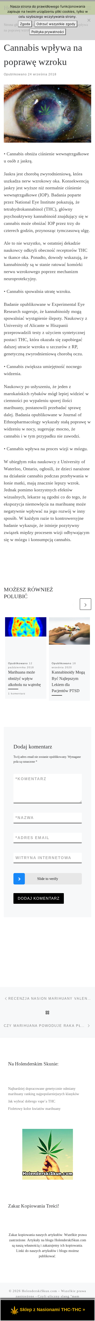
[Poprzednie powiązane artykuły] (73, 604)
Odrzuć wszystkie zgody (55, 24)
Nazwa (24, 817)
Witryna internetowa (43, 858)
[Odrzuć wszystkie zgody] (88, 20)
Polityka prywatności (47, 32)
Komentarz (30, 779)
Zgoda (25, 24)
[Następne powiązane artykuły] (85, 604)
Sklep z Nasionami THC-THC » (52, 1309)
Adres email (32, 837)
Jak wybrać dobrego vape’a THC (31, 1101)
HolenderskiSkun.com (39, 1291)
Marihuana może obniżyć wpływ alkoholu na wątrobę (24, 678)
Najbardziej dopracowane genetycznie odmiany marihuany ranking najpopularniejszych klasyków (43, 1091)
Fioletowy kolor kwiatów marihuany (34, 1109)
